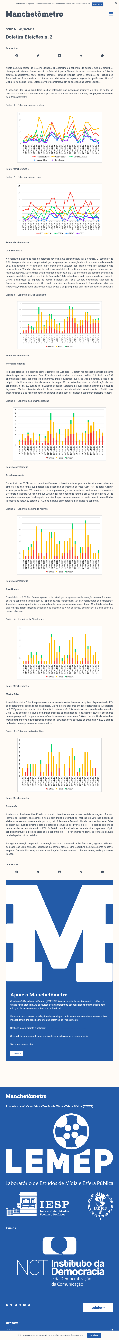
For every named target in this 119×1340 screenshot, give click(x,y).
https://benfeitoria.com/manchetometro (66, 1028)
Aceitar (94, 1335)
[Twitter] (38, 55)
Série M (11, 29)
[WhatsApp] (102, 55)
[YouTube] (24, 1305)
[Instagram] (16, 1305)
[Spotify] (29, 1305)
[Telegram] (81, 55)
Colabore (97, 4)
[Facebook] (17, 55)
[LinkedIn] (59, 55)
